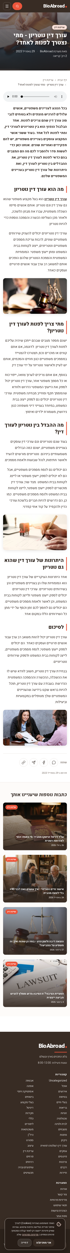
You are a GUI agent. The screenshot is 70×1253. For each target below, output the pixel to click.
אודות (63, 1189)
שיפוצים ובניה (25, 1167)
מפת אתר (61, 1216)
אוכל (64, 1086)
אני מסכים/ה (43, 1243)
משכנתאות (27, 1129)
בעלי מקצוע (26, 1102)
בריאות (63, 1108)
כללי (31, 1119)
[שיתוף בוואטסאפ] (54, 762)
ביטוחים (29, 1097)
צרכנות (63, 1162)
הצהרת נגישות (59, 1211)
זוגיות (64, 1113)
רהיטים (29, 1162)
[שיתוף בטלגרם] (33, 762)
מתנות (63, 1135)
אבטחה (29, 1081)
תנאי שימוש (60, 1205)
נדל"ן (30, 1135)
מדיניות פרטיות (58, 1200)
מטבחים (62, 1129)
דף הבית (62, 80)
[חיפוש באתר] (17, 6)
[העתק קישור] (23, 762)
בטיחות (63, 1097)
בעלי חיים (62, 1102)
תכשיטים (28, 1173)
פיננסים (62, 1156)
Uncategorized (58, 1081)
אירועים (62, 1091)
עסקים (63, 1151)
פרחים (29, 1156)
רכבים (63, 1167)
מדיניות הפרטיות (30, 1234)
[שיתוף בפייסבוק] (43, 762)
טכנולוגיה (62, 1119)
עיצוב (30, 1146)
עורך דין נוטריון (55, 199)
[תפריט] (7, 6)
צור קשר (62, 1194)
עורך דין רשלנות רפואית (53, 1146)
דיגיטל (29, 1108)
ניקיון (64, 1140)
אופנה (30, 1086)
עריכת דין (59, 27)
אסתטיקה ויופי (25, 1091)
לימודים (29, 1124)
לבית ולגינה (61, 1124)
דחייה (24, 1243)
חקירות (29, 1113)
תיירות (63, 1173)
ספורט (29, 1140)
